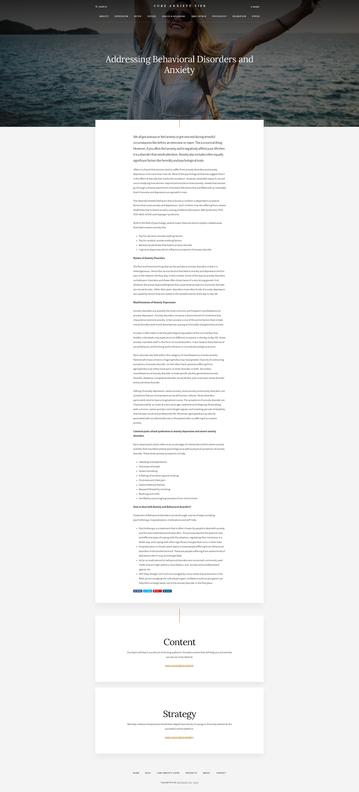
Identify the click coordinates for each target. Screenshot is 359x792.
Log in (195, 782)
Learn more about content (179, 665)
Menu (256, 7)
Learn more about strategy (179, 737)
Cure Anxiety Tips (180, 6)
